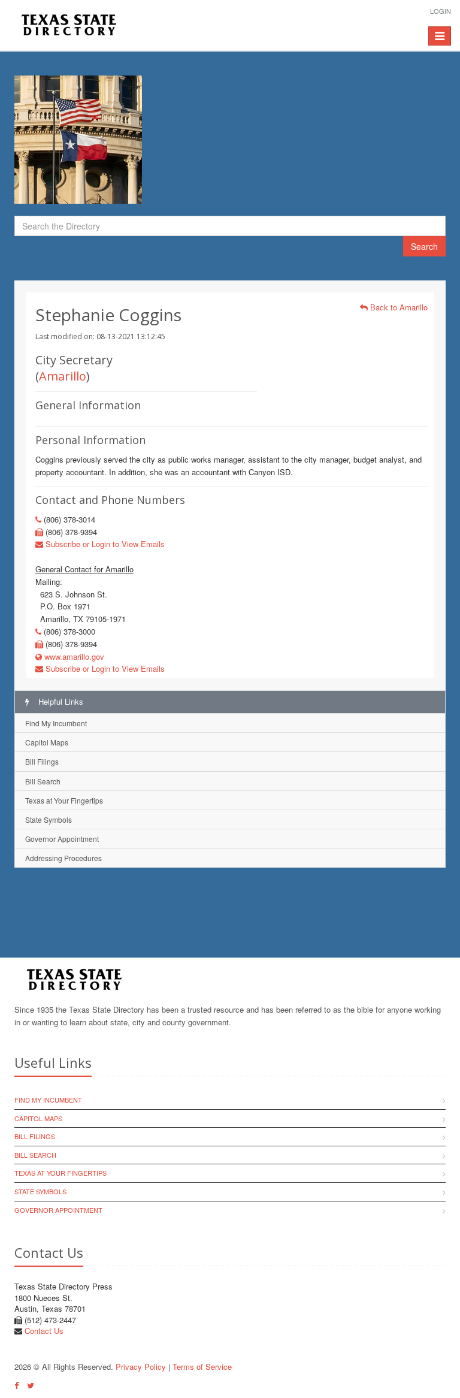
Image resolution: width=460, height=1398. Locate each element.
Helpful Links (59, 701)
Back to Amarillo (398, 307)
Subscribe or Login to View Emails (104, 543)
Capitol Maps (46, 742)
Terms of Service (202, 1366)
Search (424, 246)
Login (440, 11)
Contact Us (44, 1330)
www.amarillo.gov (73, 656)
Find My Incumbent (56, 723)
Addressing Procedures (63, 858)
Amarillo (62, 376)
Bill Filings (42, 761)
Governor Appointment (62, 839)
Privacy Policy (141, 1366)
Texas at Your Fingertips (64, 800)
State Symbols (48, 819)
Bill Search (42, 781)
